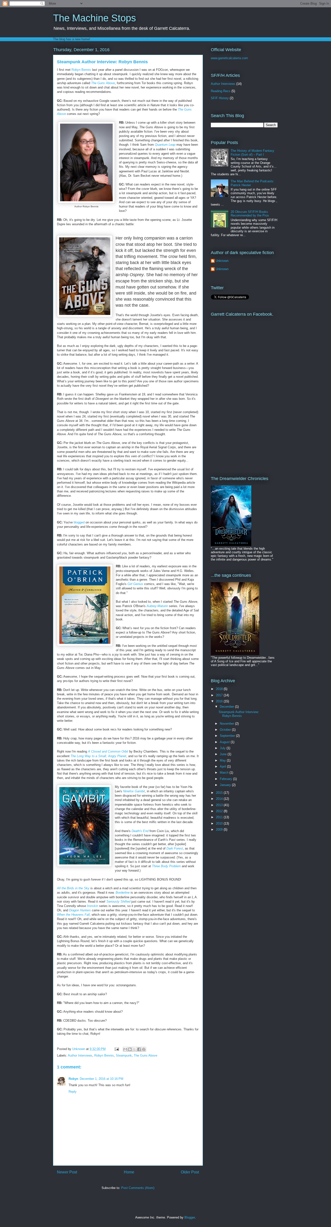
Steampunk (124, 1055)
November (227, 723)
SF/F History (220, 98)
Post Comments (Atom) (137, 1188)
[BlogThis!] (129, 1049)
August (225, 742)
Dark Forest (174, 848)
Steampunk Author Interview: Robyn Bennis (239, 714)
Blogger (189, 1217)
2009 (220, 829)
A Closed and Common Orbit (108, 751)
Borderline (123, 892)
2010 (220, 823)
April (223, 766)
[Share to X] (134, 1049)
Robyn (73, 1079)
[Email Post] (116, 1049)
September (228, 736)
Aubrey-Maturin (157, 606)
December (227, 706)
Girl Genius (135, 584)
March (224, 772)
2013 (220, 805)
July (223, 748)
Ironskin (92, 906)
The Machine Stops (94, 18)
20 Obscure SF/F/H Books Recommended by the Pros (250, 213)
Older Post (190, 1172)
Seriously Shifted (118, 901)
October (226, 729)
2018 (220, 689)
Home (129, 1172)
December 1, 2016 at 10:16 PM (101, 1079)
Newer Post (67, 1172)
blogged (80, 522)
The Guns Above (145, 1055)
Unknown (222, 261)
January (226, 785)
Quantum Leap (165, 144)
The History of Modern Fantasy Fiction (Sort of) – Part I (252, 152)
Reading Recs (220, 91)
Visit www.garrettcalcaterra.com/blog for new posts (126, 39)
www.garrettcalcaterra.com (229, 58)
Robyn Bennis (81, 70)
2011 (220, 817)
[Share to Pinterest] (143, 1049)
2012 (220, 811)
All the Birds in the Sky (73, 888)
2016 (220, 701)
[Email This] (125, 1049)
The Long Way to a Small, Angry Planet (98, 756)
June (224, 754)
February (226, 779)
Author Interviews (80, 1055)
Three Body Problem (166, 866)
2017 (220, 695)
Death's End (140, 831)
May (223, 760)
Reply (73, 1091)
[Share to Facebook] (139, 1049)
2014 (220, 799)
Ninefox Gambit (134, 791)
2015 (220, 792)
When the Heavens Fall (73, 914)
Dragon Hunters (80, 910)
